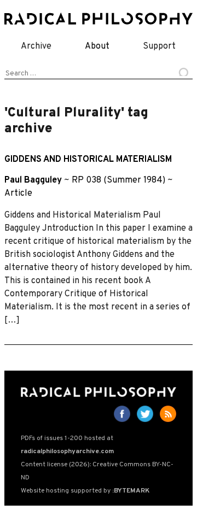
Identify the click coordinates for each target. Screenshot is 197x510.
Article (18, 193)
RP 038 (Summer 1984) (118, 180)
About (97, 46)
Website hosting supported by (85, 490)
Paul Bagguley (33, 180)
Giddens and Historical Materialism (88, 159)
